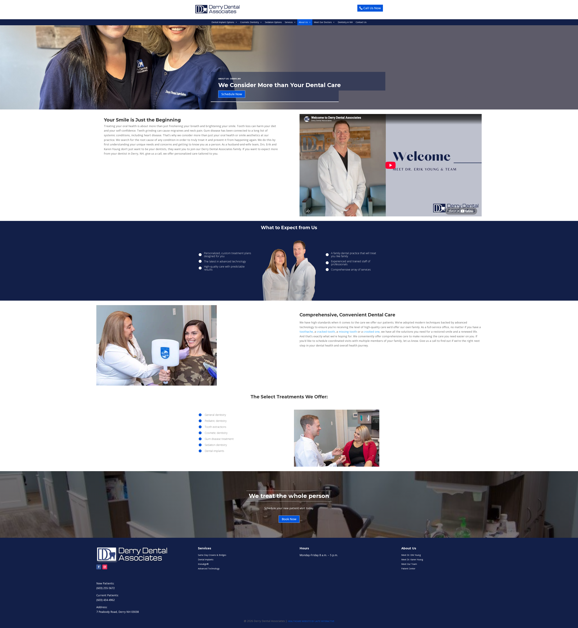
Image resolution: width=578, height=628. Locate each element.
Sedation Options (273, 22)
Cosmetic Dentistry (249, 22)
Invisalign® (203, 564)
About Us (303, 22)
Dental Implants (205, 560)
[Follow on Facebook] (98, 567)
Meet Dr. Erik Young (411, 555)
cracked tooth (326, 331)
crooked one (372, 331)
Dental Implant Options (222, 22)
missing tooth (348, 331)
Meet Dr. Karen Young (412, 560)
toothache (306, 331)
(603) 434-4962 (105, 600)
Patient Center (408, 569)
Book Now (289, 519)
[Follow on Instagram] (104, 567)
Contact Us (361, 22)
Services (289, 22)
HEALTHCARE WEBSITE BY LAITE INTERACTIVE (311, 621)
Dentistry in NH (345, 22)
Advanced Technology (208, 569)
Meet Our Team (409, 564)
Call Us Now (372, 8)
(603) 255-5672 (105, 588)
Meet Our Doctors (323, 22)
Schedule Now (231, 94)
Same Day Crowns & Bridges (212, 555)
